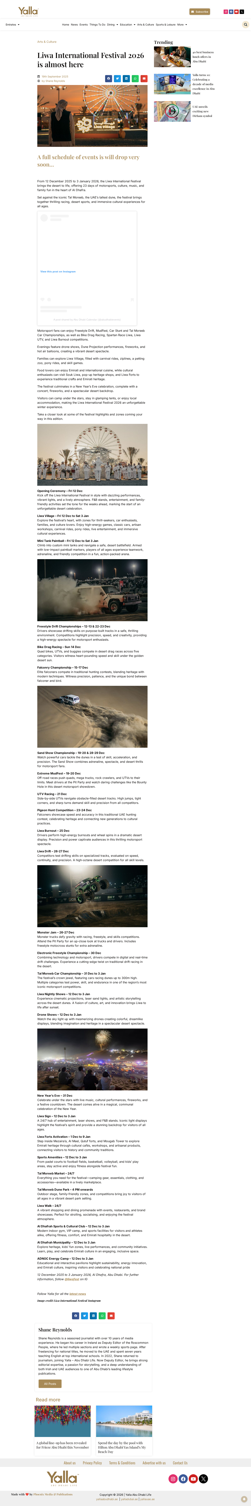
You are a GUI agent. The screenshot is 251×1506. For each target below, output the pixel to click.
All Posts (50, 1384)
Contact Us (180, 1462)
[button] (108, 78)
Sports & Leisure (165, 24)
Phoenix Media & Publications (53, 1494)
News (74, 24)
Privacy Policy (92, 1462)
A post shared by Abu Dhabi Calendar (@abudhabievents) (87, 319)
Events (84, 24)
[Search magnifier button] (245, 24)
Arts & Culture (145, 24)
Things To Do (97, 24)
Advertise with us (154, 1462)
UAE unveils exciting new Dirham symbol (202, 111)
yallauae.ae (147, 1499)
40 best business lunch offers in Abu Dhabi (203, 56)
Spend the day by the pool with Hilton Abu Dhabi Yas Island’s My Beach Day (122, 1447)
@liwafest (72, 1279)
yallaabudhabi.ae (107, 1499)
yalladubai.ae (129, 1499)
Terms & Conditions (122, 1462)
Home (65, 24)
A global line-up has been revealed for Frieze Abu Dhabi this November (62, 1445)
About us (70, 1462)
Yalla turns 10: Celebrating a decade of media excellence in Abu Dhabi (204, 84)
